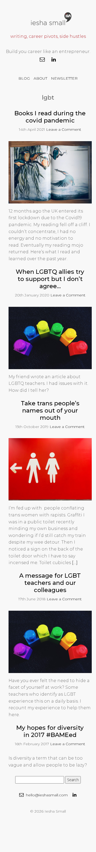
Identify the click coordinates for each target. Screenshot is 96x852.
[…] (75, 562)
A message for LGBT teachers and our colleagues (50, 583)
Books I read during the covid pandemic (50, 116)
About (40, 78)
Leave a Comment (63, 129)
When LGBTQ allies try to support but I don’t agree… (50, 279)
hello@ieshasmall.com (46, 795)
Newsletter (64, 78)
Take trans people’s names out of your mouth (50, 410)
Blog (24, 78)
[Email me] (42, 59)
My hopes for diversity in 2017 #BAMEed (50, 731)
